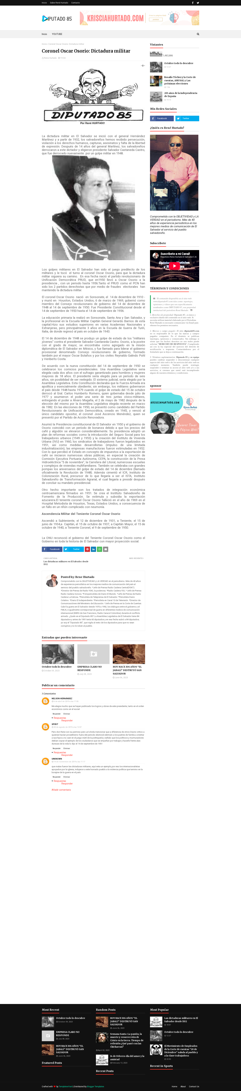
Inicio (44, 3)
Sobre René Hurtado (59, 3)
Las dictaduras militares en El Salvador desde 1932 (181, 1020)
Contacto (75, 3)
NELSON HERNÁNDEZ (62, 698)
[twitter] (197, 3)
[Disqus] (93, 878)
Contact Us (194, 1086)
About (183, 1086)
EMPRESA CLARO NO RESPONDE (89, 668)
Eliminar (66, 714)
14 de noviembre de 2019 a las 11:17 (69, 762)
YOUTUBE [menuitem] (57, 34)
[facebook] (192, 3)
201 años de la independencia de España (180, 95)
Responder (57, 714)
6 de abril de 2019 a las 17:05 (66, 701)
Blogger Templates (95, 1086)
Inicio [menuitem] (44, 34)
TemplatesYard (65, 1086)
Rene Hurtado (50, 58)
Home (174, 1086)
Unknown (57, 759)
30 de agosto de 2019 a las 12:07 (67, 727)
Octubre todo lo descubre (57, 666)
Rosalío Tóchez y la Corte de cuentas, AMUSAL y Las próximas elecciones (180, 80)
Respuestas (60, 718)
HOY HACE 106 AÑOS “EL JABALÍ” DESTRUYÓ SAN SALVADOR (127, 670)
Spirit (55, 724)
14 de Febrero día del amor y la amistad (127, 1058)
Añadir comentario (61, 790)
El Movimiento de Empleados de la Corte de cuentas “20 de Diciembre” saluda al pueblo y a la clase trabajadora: (181, 1051)
